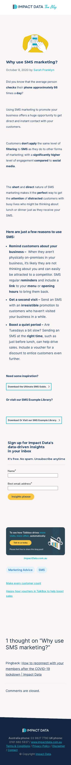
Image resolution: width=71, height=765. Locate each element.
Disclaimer (58, 746)
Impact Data (43, 754)
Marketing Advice (20, 570)
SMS (42, 570)
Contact (13, 750)
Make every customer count (23, 583)
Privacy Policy (41, 746)
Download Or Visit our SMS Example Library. (32, 420)
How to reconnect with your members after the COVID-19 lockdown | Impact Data (35, 668)
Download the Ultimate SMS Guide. (27, 386)
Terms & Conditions (18, 746)
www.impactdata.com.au (46, 742)
